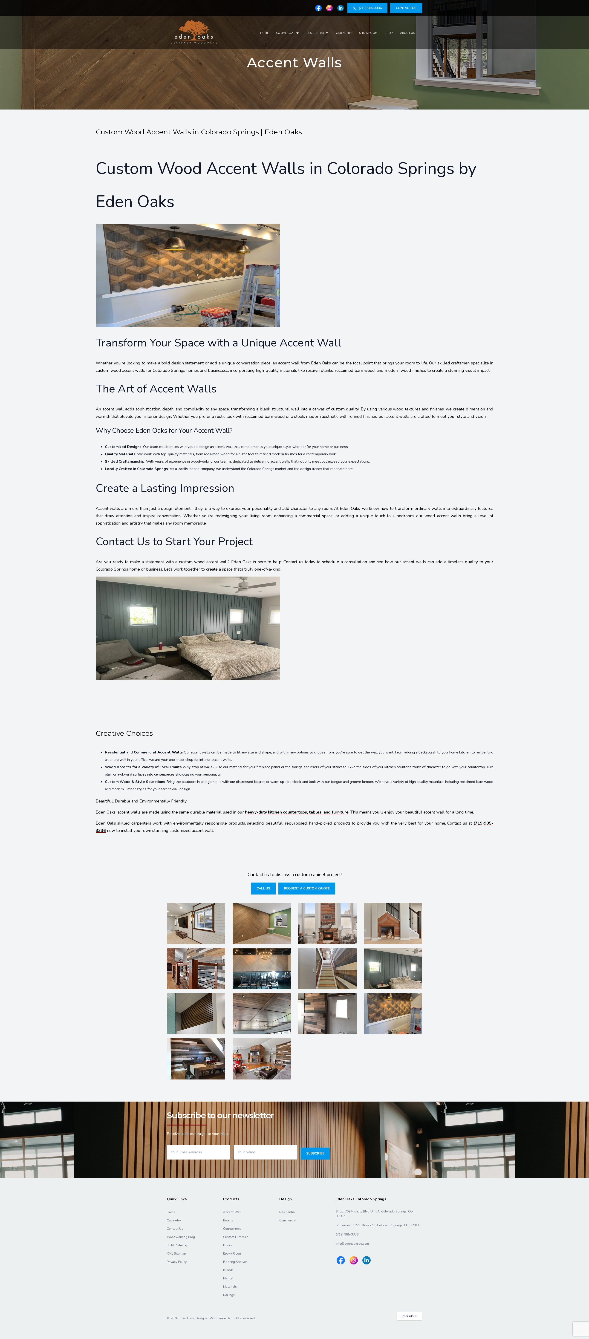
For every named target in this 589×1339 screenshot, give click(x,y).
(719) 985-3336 (347, 1234)
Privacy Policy (177, 1262)
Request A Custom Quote (307, 888)
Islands (228, 1270)
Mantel (228, 1278)
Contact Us (175, 1228)
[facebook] (318, 8)
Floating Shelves (235, 1262)
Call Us (263, 888)
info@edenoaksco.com (352, 1243)
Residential (315, 33)
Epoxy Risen (232, 1253)
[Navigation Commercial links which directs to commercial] (297, 33)
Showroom (368, 33)
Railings (229, 1295)
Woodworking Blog (181, 1237)
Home (264, 33)
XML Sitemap (176, 1253)
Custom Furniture (235, 1237)
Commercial (285, 33)
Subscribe (315, 1153)
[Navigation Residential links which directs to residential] (327, 33)
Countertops (232, 1228)
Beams (228, 1220)
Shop (389, 33)
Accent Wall (232, 1212)
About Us (407, 33)
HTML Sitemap (177, 1245)
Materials (230, 1286)
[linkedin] (340, 8)
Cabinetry (344, 33)
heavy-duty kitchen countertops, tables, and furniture (297, 812)
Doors (227, 1245)
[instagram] (329, 8)
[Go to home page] (194, 32)
